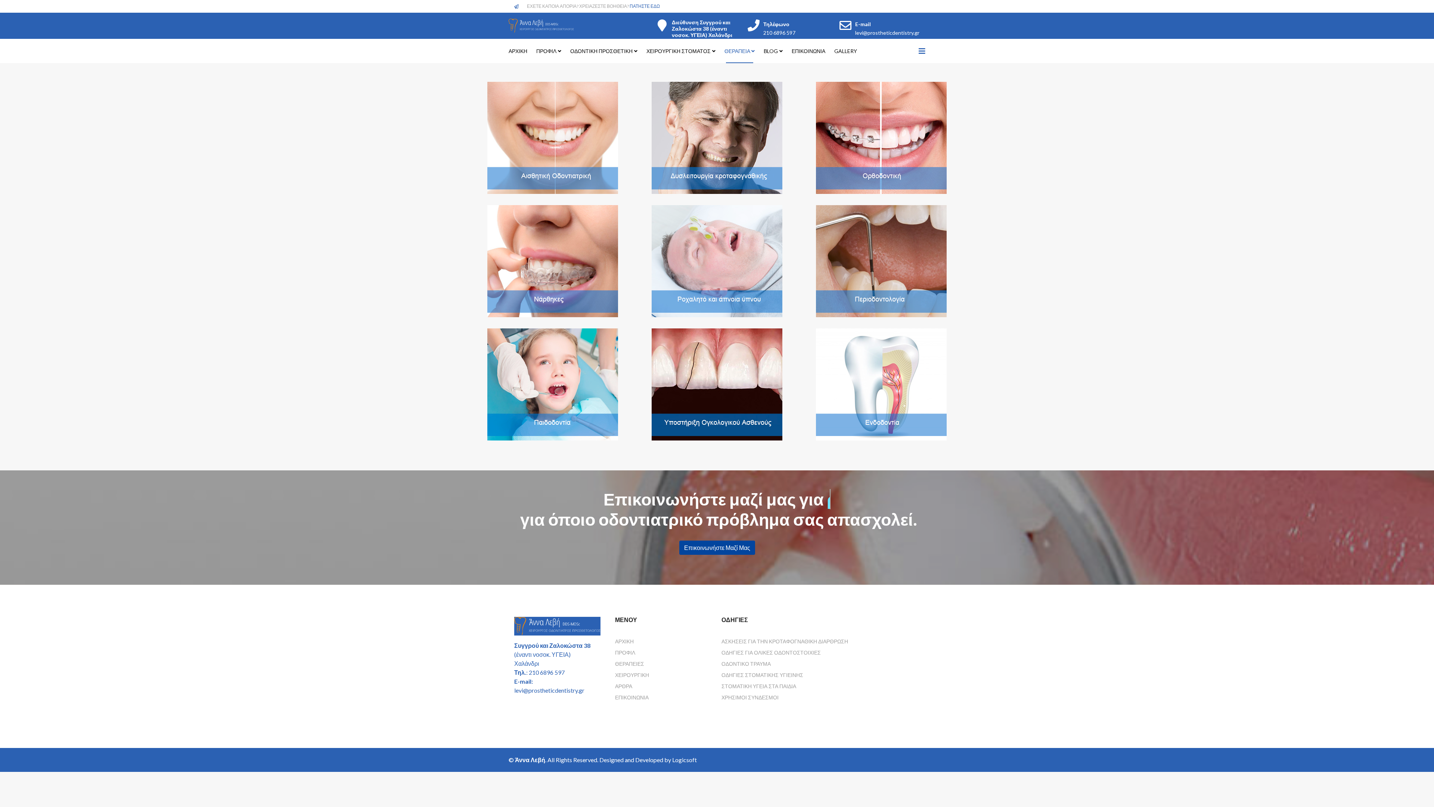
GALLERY (845, 51)
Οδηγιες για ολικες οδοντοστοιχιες (771, 652)
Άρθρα (623, 686)
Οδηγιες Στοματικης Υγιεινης (762, 675)
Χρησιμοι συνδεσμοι (750, 697)
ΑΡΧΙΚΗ (518, 51)
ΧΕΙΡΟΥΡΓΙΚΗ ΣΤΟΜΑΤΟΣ (678, 51)
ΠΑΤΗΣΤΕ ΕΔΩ (645, 6)
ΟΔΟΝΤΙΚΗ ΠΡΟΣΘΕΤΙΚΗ (601, 51)
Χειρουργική (632, 675)
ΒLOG (771, 51)
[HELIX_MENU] (922, 51)
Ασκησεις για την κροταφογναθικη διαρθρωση (784, 641)
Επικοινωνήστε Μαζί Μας (717, 547)
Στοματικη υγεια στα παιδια (758, 686)
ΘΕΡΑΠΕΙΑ (737, 51)
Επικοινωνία (632, 697)
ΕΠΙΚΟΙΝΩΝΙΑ (808, 51)
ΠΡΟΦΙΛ (546, 51)
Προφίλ (625, 652)
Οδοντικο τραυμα (746, 664)
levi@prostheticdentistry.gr (887, 33)
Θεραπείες (629, 664)
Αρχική (624, 641)
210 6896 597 (779, 33)
